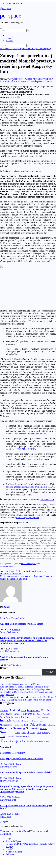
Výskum (42, 741)
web (47, 741)
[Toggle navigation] (1, 28)
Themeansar (5, 834)
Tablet (39, 733)
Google (2, 717)
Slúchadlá (43, 729)
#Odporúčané (11, 81)
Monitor (16, 725)
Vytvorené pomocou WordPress (14, 831)
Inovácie (4, 48)
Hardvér (17, 717)
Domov (9, 38)
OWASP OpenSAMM (25, 449)
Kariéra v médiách (14, 851)
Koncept (27, 721)
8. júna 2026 (6, 797)
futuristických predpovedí (27, 517)
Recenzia (6, 728)
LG (41, 721)
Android (14, 710)
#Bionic (28, 79)
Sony (24, 732)
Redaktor (16, 629)
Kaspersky (13, 48)
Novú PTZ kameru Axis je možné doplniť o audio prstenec (26, 699)
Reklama (10, 854)
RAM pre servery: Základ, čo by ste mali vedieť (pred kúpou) (28, 697)
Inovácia (45, 717)
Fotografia (46, 714)
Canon (9, 714)
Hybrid (38, 717)
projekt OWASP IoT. (37, 433)
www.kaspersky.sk (28, 564)
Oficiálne (51, 725)
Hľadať (9, 40)
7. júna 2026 (6, 814)
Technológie (12, 632)
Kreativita (12, 766)
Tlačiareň (10, 736)
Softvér (17, 733)
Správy (33, 48)
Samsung (19, 728)
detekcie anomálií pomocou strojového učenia (26, 487)
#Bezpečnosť (17, 79)
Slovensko (32, 728)
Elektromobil (28, 713)
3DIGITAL (4, 711)
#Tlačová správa (34, 81)
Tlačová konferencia (22, 737)
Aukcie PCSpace (13, 841)
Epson (39, 714)
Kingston (12, 800)
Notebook (24, 725)
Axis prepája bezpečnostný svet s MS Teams (21, 624)
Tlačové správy (44, 48)
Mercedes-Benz (6, 725)
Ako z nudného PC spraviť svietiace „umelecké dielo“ (24, 686)
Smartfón (6, 732)
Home (8, 838)
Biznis (45, 710)
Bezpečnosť (5, 618)
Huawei (29, 716)
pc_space (10, 15)
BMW (2, 714)
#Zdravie (47, 81)
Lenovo (35, 721)
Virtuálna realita (32, 741)
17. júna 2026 (6, 778)
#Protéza (22, 81)
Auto (23, 710)
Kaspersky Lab (18, 721)
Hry (22, 717)
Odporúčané (24, 48)
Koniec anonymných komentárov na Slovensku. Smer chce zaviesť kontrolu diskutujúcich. (27, 577)
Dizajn (16, 714)
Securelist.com (47, 499)
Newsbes (41, 831)
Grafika (9, 717)
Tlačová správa (13, 740)
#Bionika (37, 79)
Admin (6, 607)
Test (2, 736)
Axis (2, 651)
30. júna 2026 (6, 764)
